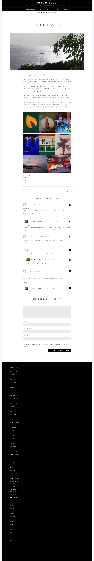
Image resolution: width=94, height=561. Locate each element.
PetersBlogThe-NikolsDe (35, 221)
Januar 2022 (13, 494)
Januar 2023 (13, 475)
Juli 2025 (12, 406)
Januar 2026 (13, 390)
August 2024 (13, 433)
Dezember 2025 (14, 393)
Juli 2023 (12, 462)
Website (26, 335)
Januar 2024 (13, 451)
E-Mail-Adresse (28, 328)
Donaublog (30, 9)
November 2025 (14, 395)
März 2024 (13, 446)
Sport (11, 535)
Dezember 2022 (14, 478)
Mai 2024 (12, 441)
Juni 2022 (12, 486)
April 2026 (13, 382)
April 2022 (13, 489)
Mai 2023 (12, 467)
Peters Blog (47, 3)
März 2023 (13, 470)
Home (38, 12)
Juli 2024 (12, 435)
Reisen (44, 12)
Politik (12, 527)
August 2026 (13, 371)
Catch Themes (78, 555)
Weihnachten (13, 543)
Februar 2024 (14, 449)
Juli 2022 (12, 483)
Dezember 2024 (14, 422)
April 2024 (13, 443)
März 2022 (13, 491)
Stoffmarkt (13, 537)
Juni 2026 (12, 377)
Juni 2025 (12, 409)
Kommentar (27, 305)
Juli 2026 (12, 374)
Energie (12, 511)
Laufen (12, 521)
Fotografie (43, 9)
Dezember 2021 (14, 497)
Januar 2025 (13, 419)
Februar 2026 (13, 387)
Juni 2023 (12, 465)
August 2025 (13, 403)
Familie (12, 513)
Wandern (12, 540)
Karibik (24, 182)
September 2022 (14, 481)
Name (26, 321)
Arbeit (12, 505)
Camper (12, 508)
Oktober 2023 (14, 457)
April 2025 (13, 414)
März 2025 (13, 417)
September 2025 (14, 401)
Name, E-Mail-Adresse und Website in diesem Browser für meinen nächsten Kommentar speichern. (47, 345)
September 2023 (14, 459)
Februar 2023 (13, 473)
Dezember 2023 (14, 454)
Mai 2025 (12, 411)
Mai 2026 (12, 379)
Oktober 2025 (14, 398)
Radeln (65, 9)
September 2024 (14, 430)
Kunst (11, 519)
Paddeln (55, 9)
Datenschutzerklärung (54, 555)
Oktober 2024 (14, 427)
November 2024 (14, 425)
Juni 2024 (12, 438)
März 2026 (13, 385)
